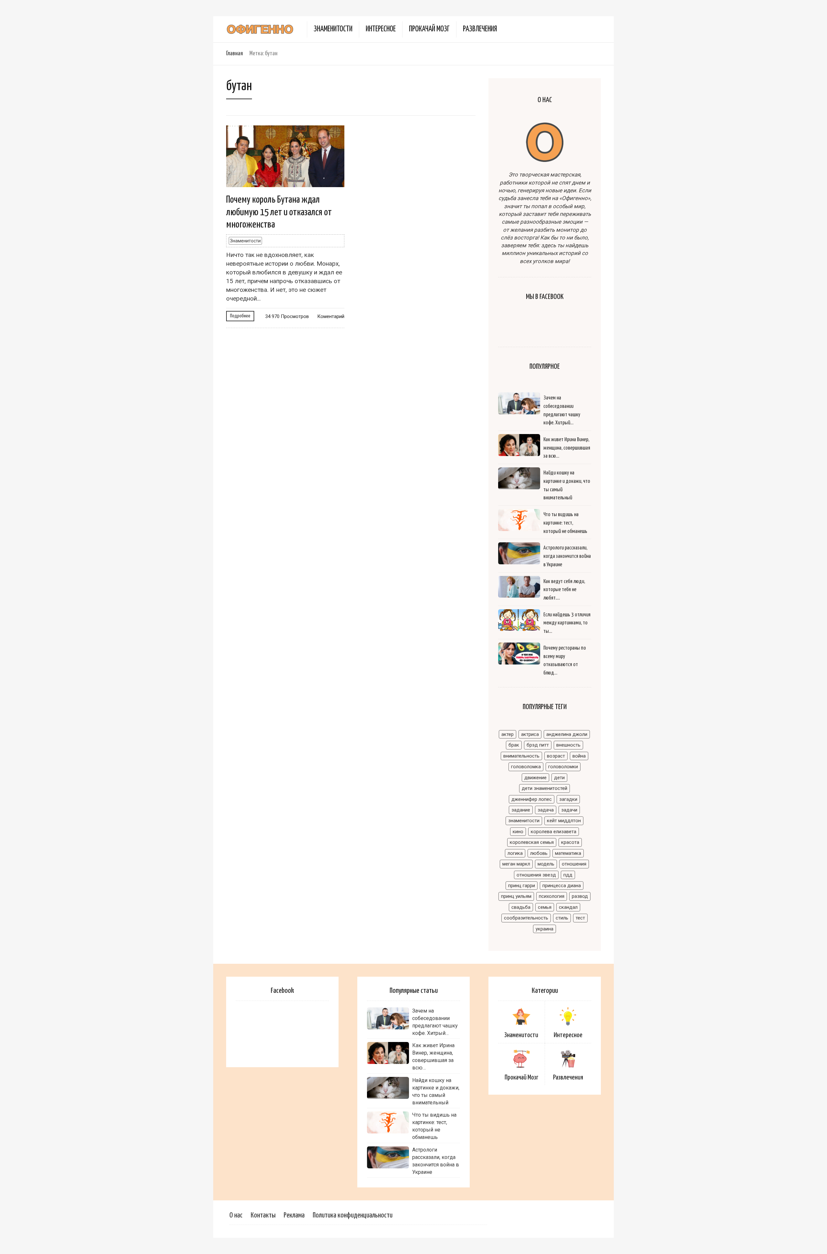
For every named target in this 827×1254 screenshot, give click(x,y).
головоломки (563, 767)
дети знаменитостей (544, 788)
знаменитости (523, 821)
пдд (567, 875)
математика (568, 853)
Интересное (381, 29)
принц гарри (521, 885)
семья (544, 907)
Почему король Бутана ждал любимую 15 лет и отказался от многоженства (279, 212)
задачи (569, 810)
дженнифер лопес (531, 799)
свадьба (520, 907)
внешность (568, 745)
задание (520, 810)
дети (559, 778)
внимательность (521, 756)
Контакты (263, 1215)
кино (518, 831)
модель (546, 864)
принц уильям (516, 896)
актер (507, 734)
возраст (556, 756)
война (579, 756)
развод (580, 896)
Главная (234, 53)
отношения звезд (536, 875)
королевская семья (532, 842)
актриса (530, 734)
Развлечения (480, 29)
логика (515, 853)
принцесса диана (561, 885)
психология (551, 896)
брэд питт (538, 745)
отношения (574, 864)
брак (513, 745)
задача (546, 810)
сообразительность (526, 918)
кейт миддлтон (564, 821)
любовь (539, 853)
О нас (236, 1215)
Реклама (294, 1215)
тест (580, 918)
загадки (568, 799)
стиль (562, 918)
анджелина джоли (566, 734)
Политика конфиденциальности (353, 1215)
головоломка (526, 767)
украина (544, 929)
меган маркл (516, 864)
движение (535, 778)
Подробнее (240, 316)
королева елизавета (553, 831)
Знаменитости (333, 29)
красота (570, 842)
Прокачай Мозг (429, 29)
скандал (568, 907)
